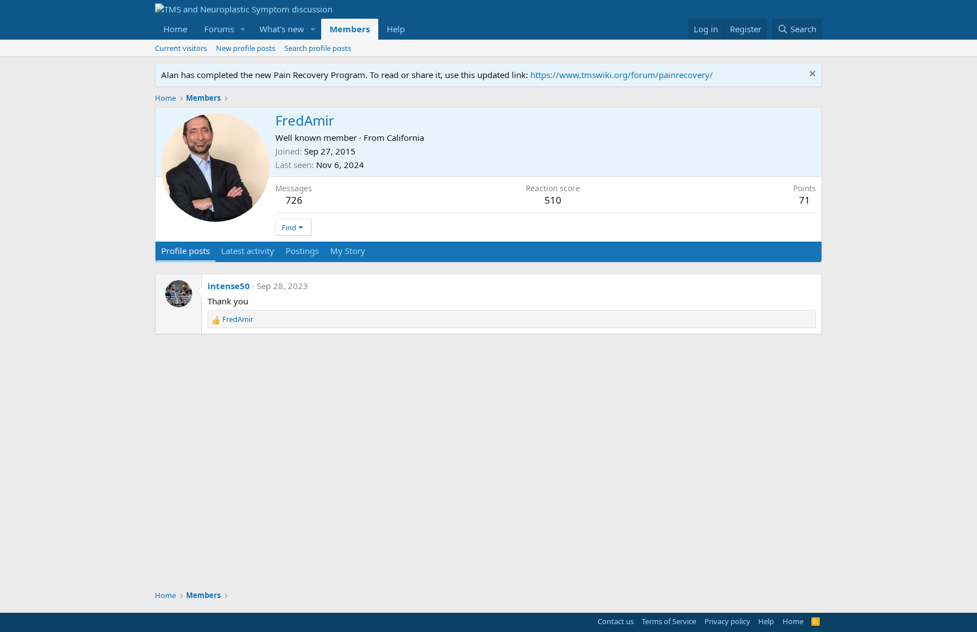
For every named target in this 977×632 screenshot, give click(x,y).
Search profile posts (317, 48)
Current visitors (181, 48)
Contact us (616, 621)
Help (396, 29)
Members (350, 29)
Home (175, 29)
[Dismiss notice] (811, 75)
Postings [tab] (302, 250)
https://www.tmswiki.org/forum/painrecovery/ (621, 74)
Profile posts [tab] (185, 250)
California (405, 137)
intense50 (228, 285)
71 (804, 200)
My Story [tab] (347, 250)
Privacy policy (727, 621)
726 (294, 200)
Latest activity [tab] (247, 250)
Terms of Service (669, 621)
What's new (282, 29)
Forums (219, 29)
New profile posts (245, 48)
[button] (243, 29)
